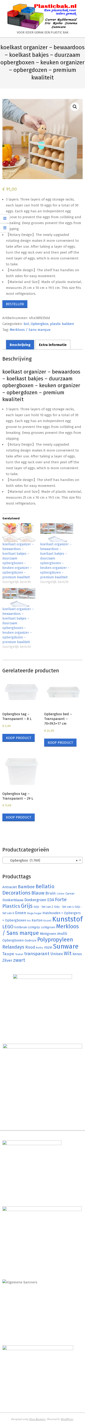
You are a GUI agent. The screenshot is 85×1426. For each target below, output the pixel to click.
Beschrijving (20, 345)
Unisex (56, 953)
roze (48, 947)
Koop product (18, 738)
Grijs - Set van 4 (64, 906)
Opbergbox (39, 324)
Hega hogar (34, 913)
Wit (68, 953)
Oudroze (30, 940)
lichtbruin (20, 927)
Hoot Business (37, 1419)
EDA (50, 900)
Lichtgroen (48, 927)
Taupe (8, 953)
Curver (70, 894)
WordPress (67, 1419)
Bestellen (15, 304)
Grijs (27, 906)
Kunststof (67, 919)
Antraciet (9, 887)
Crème (60, 893)
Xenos (77, 954)
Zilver (7, 960)
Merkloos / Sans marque (30, 330)
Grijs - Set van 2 (43, 906)
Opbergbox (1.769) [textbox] (41, 860)
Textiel (19, 954)
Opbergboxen (13, 940)
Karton (37, 920)
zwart (19, 960)
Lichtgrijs (34, 927)
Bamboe (26, 886)
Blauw (37, 893)
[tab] (20, 344)
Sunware (65, 946)
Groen (20, 912)
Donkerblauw (12, 900)
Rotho (39, 947)
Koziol (47, 920)
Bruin (50, 893)
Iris (29, 920)
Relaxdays (13, 947)
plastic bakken (62, 324)
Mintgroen (48, 934)
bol (26, 324)
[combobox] (42, 860)
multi (62, 933)
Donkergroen (35, 900)
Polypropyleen (55, 939)
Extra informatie (53, 345)
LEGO (7, 926)
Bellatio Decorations (28, 890)
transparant (36, 953)
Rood (30, 947)
